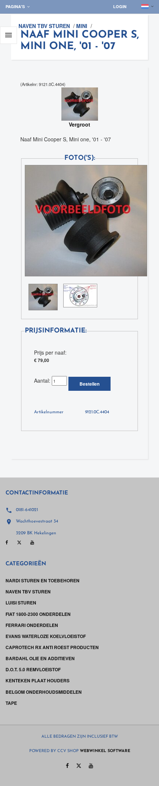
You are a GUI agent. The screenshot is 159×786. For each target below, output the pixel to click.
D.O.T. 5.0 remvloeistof (33, 669)
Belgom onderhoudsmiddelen (44, 692)
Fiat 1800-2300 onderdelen (38, 614)
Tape (11, 703)
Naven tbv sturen (44, 26)
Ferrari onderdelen (32, 625)
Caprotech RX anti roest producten (52, 647)
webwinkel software (105, 751)
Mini (81, 26)
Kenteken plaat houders (38, 680)
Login (119, 6)
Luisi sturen (21, 602)
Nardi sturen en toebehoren (43, 580)
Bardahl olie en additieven (40, 658)
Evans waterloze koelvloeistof (46, 636)
